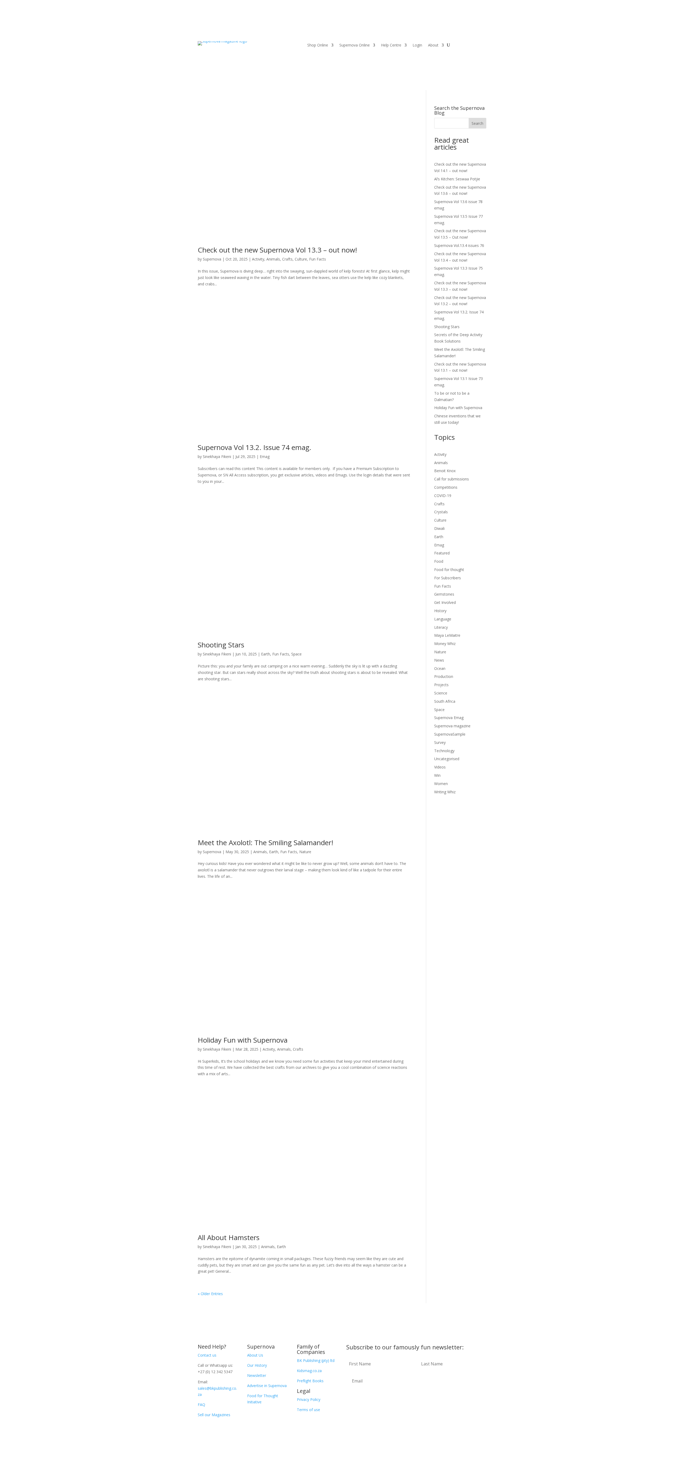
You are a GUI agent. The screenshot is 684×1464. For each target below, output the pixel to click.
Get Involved (445, 602)
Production (443, 676)
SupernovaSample (449, 734)
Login (417, 45)
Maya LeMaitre (447, 635)
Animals (273, 259)
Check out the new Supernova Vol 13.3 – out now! (277, 250)
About (433, 45)
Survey (440, 742)
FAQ (201, 1404)
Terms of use (308, 1409)
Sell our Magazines (214, 1414)
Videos (440, 767)
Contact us (207, 1355)
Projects (441, 684)
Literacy (441, 627)
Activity (258, 259)
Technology (444, 750)
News (439, 660)
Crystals (441, 511)
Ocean (439, 668)
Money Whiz (445, 643)
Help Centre (391, 45)
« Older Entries (210, 1293)
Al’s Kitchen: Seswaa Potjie (457, 178)
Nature (305, 851)
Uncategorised (446, 758)
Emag (265, 456)
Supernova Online (354, 45)
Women (441, 783)
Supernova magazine (452, 725)
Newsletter (256, 1375)
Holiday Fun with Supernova (242, 1040)
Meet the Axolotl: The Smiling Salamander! (265, 842)
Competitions (445, 487)
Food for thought (449, 569)
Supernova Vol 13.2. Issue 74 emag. (254, 447)
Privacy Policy (308, 1399)
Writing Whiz (445, 791)
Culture (301, 259)
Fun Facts (317, 259)
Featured (442, 553)
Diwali (439, 528)
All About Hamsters (228, 1237)
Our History (257, 1365)
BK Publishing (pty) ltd (316, 1360)
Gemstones (444, 594)
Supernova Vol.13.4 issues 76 (459, 245)
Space (296, 654)
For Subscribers (447, 577)
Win (437, 775)
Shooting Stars (221, 645)
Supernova (212, 259)
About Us (255, 1355)
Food (438, 561)
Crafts (287, 259)
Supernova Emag (449, 717)
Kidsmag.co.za (309, 1370)
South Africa (444, 701)
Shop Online (317, 45)
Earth (265, 654)
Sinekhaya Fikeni (217, 456)
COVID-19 (442, 495)
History (440, 610)
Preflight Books (310, 1380)
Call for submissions (451, 478)
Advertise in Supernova (267, 1385)
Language (442, 619)
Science (440, 693)
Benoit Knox (445, 470)
